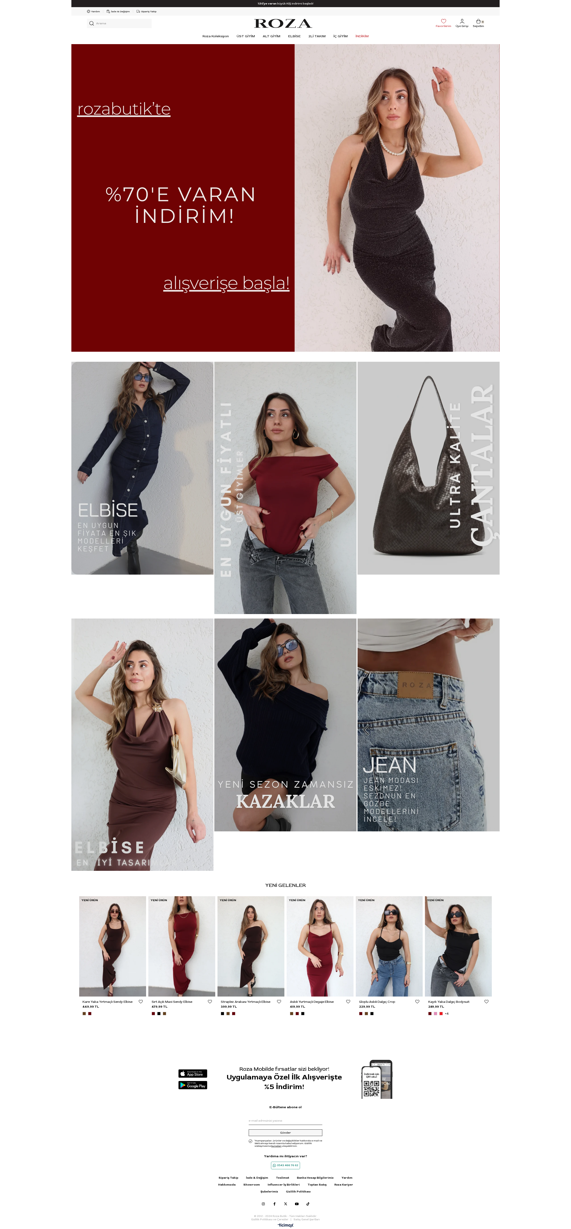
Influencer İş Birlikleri (284, 1184)
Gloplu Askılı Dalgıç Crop (239, 1002)
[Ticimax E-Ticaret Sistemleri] (286, 1225)
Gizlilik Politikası (298, 1191)
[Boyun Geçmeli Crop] (389, 946)
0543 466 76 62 (287, 1165)
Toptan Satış (317, 1184)
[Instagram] (263, 1204)
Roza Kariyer (343, 1184)
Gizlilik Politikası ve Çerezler (269, 1219)
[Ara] (91, 23)
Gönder (285, 1132)
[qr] (377, 1079)
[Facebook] (274, 1204)
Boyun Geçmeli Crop (374, 1002)
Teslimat (282, 1178)
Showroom (251, 1184)
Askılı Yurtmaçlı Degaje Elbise (173, 1002)
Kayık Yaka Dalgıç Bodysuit (310, 1002)
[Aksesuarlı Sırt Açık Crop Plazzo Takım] (458, 946)
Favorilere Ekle (141, 1001)
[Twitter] (286, 1204)
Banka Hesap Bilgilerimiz (315, 1178)
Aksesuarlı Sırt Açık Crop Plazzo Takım (456, 1002)
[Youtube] (297, 1204)
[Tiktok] (308, 1204)
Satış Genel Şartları (307, 1219)
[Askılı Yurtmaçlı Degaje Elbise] (181, 946)
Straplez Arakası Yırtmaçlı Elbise (107, 1002)
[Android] (192, 1085)
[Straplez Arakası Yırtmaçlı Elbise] (112, 946)
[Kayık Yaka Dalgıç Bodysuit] (320, 946)
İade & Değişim (120, 11)
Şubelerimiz (269, 1191)
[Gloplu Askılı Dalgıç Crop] (250, 946)
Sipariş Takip (148, 11)
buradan (276, 1146)
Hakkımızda (227, 1184)
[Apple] (192, 1073)
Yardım (95, 11)
